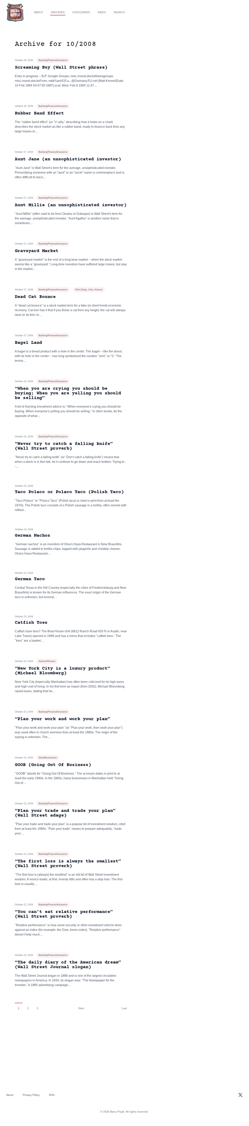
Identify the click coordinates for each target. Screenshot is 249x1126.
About (38, 12)
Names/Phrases (47, 661)
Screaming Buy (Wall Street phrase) (61, 67)
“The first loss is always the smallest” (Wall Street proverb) (68, 864)
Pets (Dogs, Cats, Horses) (89, 289)
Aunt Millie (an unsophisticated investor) (70, 205)
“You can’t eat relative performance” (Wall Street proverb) (64, 914)
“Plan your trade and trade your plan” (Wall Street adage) (65, 813)
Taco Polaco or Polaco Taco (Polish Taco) (69, 492)
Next (81, 1008)
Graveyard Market (36, 251)
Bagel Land (28, 342)
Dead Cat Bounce (35, 297)
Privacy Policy (31, 1094)
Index (102, 12)
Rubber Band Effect (39, 113)
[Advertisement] (199, 71)
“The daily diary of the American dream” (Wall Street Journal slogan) (68, 965)
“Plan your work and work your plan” (62, 719)
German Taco (30, 579)
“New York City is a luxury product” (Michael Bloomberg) (62, 671)
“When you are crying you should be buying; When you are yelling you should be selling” (68, 393)
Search (119, 12)
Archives (58, 12)
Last (124, 1008)
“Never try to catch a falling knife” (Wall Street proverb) (64, 446)
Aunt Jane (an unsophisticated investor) (68, 159)
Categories (81, 12)
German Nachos (32, 535)
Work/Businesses (48, 757)
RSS (51, 1094)
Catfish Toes (31, 622)
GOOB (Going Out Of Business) (53, 765)
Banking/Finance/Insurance (53, 60)
